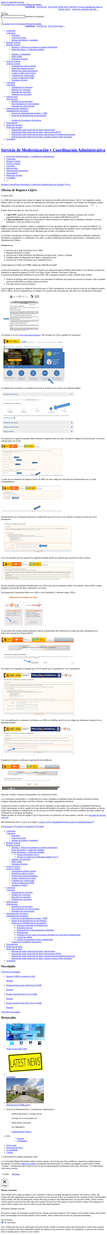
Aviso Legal (11, 1145)
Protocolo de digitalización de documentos (28, 115)
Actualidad (10, 139)
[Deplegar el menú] (7, 180)
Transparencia (12, 123)
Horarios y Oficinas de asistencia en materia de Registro (34, 47)
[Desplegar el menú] (5, 12)
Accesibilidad (11, 1150)
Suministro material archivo (22, 68)
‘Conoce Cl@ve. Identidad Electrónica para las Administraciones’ (65, 822)
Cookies (9, 1152)
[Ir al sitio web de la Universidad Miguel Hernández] (21, 4)
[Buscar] (2, 19)
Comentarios (22, 1141)
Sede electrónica (68, 7)
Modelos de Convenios (21, 89)
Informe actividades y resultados (24, 40)
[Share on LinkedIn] (28, 826)
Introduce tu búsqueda (35, 16)
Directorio (15, 35)
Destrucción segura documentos (24, 71)
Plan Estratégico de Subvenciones (25, 104)
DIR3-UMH (16, 56)
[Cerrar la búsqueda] (2, 22)
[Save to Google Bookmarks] (18, 826)
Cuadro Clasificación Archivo (23, 73)
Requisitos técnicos (24, 928)
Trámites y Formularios (21, 54)
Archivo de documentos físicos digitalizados (35, 939)
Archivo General (13, 61)
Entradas (20, 1138)
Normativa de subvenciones (22, 106)
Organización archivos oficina (23, 66)
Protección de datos (14, 125)
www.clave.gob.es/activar (29, 335)
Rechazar (16, 1174)
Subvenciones (12, 97)
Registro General (13, 42)
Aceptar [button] (5, 1174)
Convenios (10, 82)
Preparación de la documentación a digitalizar (35, 930)
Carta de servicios (18, 38)
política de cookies (28, 1164)
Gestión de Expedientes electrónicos (26, 120)
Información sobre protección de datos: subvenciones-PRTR (36, 132)
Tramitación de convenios (22, 87)
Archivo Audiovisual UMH (22, 78)
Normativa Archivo (19, 80)
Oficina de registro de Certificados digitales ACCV (38, 857)
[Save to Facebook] (7, 826)
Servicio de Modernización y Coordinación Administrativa (53, 150)
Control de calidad (24, 937)
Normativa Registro (19, 59)
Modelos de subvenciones (22, 101)
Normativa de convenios (21, 94)
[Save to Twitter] (39, 826)
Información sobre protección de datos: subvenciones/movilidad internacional (43, 134)
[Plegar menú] (64, 26)
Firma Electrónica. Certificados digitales (27, 49)
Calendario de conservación (22, 75)
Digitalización (22, 932)
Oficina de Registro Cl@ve (59, 184)
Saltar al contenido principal (12, 2)
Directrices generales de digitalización (32, 925)
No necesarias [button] (7, 1220)
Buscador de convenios (21, 92)
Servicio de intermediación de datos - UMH (29, 113)
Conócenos (11, 30)
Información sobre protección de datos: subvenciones (33, 130)
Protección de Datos (14, 1148)
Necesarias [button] (5, 1208)
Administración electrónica (17, 108)
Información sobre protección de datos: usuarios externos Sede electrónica (41, 137)
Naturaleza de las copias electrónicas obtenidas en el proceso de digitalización (48, 935)
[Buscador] (2, 12)
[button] (11, 33)
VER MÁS (10, 972)
